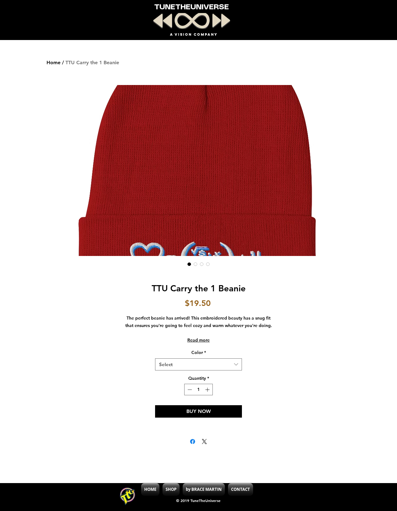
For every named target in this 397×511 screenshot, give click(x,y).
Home (53, 62)
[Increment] (208, 389)
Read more (198, 340)
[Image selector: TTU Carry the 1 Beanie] (189, 264)
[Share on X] (204, 441)
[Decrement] (189, 389)
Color (198, 352)
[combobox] (198, 364)
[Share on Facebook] (192, 441)
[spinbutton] (198, 389)
